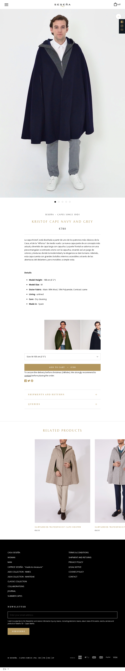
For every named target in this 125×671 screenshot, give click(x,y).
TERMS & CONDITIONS (79, 552)
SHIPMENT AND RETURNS (80, 557)
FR (44, 658)
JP (53, 658)
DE (40, 658)
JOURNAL (12, 591)
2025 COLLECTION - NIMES (19, 571)
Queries (34, 404)
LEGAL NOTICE (75, 567)
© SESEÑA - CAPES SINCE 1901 (22, 658)
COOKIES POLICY (76, 571)
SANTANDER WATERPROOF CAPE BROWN (58, 527)
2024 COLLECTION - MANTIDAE (21, 576)
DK (49, 658)
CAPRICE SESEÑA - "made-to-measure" (25, 567)
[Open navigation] (6, 4)
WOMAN (11, 557)
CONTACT (73, 576)
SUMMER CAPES (15, 596)
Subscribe (18, 631)
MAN (10, 562)
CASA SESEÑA (14, 552)
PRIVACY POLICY (76, 562)
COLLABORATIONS (16, 586)
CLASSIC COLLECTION (17, 581)
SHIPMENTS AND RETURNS (46, 394)
